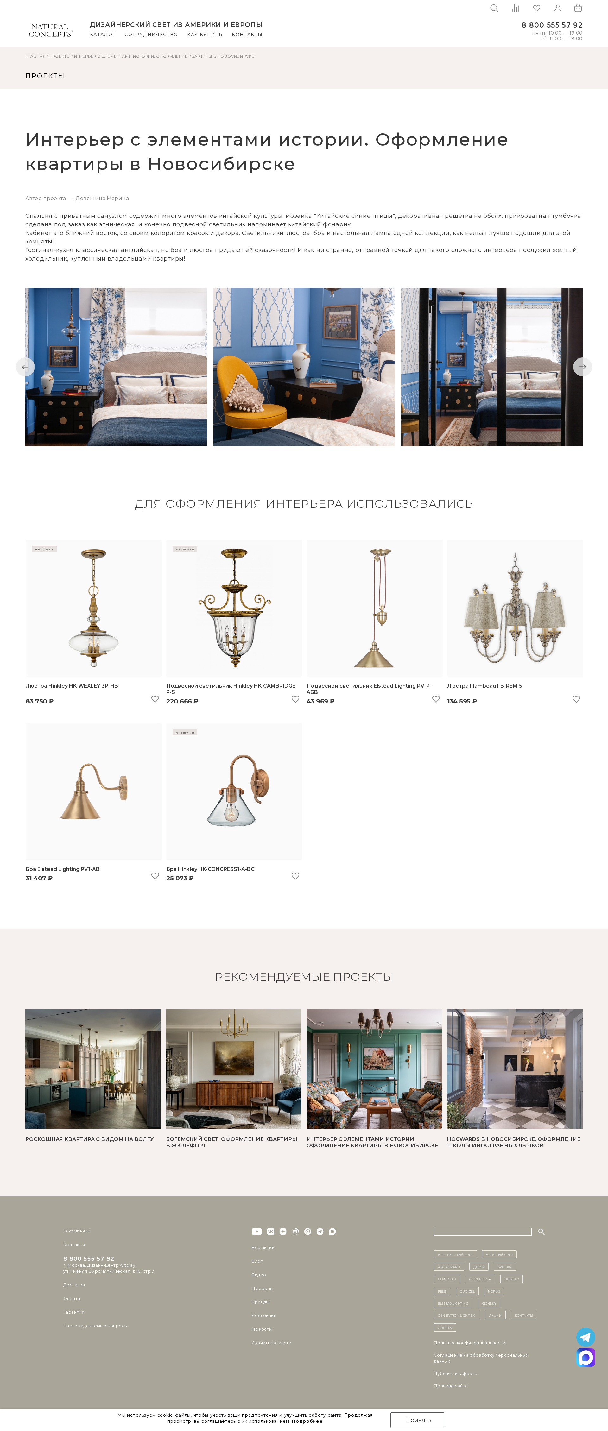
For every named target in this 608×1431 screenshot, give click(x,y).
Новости (262, 1329)
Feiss (442, 1291)
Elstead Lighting (453, 1303)
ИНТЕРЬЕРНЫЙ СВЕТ (455, 1254)
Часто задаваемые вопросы (95, 1325)
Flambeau (447, 1278)
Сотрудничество (151, 34)
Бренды (260, 1301)
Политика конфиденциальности (470, 1342)
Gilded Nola (480, 1278)
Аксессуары (449, 1266)
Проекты (262, 1288)
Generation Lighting (457, 1315)
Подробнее (307, 1421)
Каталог (103, 34)
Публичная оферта (455, 1373)
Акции (495, 1315)
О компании (76, 1230)
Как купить (205, 34)
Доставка (74, 1284)
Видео (259, 1274)
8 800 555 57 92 (552, 25)
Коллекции (264, 1315)
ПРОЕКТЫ (59, 56)
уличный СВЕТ (499, 1254)
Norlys (494, 1291)
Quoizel (467, 1291)
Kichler (489, 1303)
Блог (257, 1261)
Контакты (247, 34)
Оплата (71, 1298)
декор (478, 1266)
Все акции (263, 1247)
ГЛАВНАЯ (35, 56)
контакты (524, 1315)
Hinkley (511, 1278)
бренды (505, 1266)
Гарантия (73, 1311)
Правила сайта (451, 1385)
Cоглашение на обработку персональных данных (481, 1358)
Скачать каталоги (271, 1342)
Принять (419, 1420)
